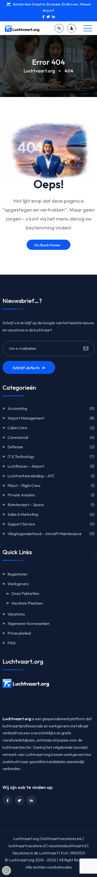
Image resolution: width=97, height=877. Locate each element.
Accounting (17, 408)
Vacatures (16, 614)
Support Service (21, 523)
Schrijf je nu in (26, 367)
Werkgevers (18, 583)
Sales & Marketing (22, 514)
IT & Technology (20, 456)
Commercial (17, 437)
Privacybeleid (19, 633)
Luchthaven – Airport (25, 466)
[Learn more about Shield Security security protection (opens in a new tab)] (6, 870)
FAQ (11, 642)
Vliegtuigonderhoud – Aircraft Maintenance (44, 533)
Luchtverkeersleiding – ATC (31, 475)
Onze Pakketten (25, 593)
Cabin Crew (17, 427)
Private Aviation (21, 494)
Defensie (15, 446)
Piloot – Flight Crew (24, 485)
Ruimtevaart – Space (25, 504)
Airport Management (25, 418)
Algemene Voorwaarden (28, 623)
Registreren (17, 574)
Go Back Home (47, 245)
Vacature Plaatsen (27, 603)
